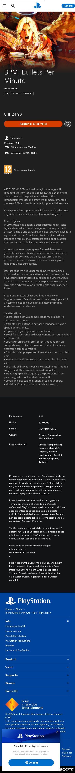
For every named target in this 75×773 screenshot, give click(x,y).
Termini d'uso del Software (67, 753)
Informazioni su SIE (15, 626)
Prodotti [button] (10, 659)
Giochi (19, 609)
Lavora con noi (13, 631)
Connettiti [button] (11, 691)
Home (8, 609)
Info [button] (8, 621)
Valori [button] (9, 667)
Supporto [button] (11, 675)
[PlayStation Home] (37, 6)
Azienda (9, 645)
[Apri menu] (4, 6)
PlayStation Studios (15, 636)
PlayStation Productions (17, 640)
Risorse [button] (10, 683)
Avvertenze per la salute (22, 552)
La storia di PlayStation (17, 650)
